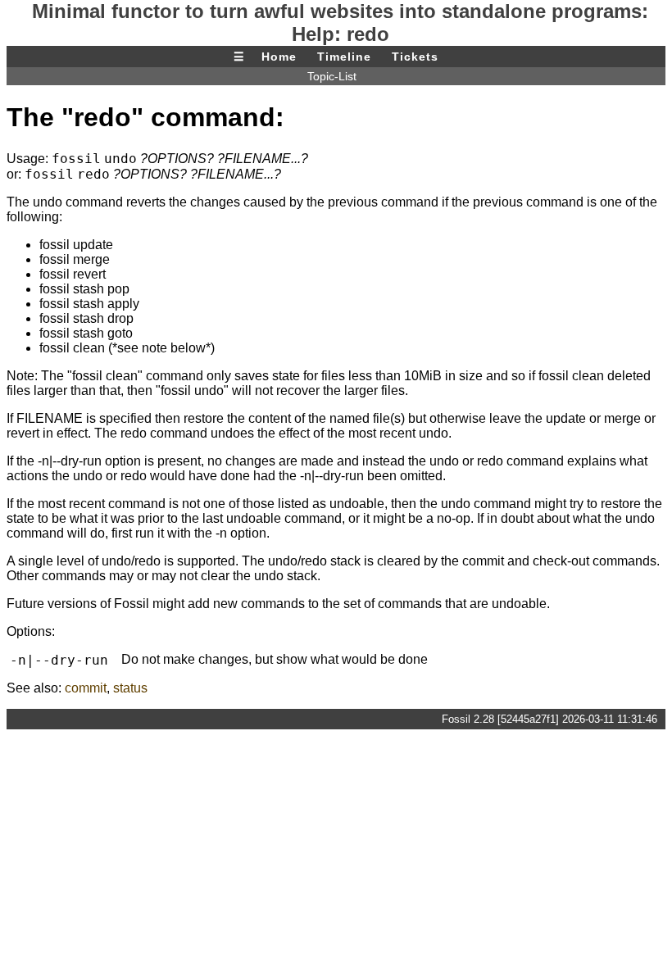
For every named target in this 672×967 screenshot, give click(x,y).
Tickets (415, 56)
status (130, 688)
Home (279, 56)
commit (86, 688)
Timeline (344, 56)
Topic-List (331, 76)
